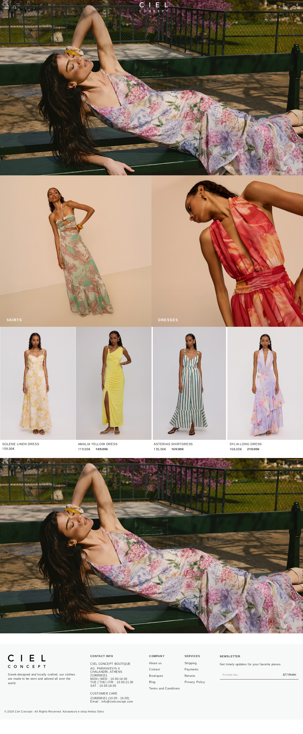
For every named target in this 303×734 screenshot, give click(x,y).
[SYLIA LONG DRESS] (189, 383)
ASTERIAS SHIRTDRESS (97, 444)
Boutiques (156, 675)
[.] (151, 87)
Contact (154, 669)
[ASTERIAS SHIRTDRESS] (114, 383)
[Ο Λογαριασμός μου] (285, 7)
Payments (192, 669)
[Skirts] (76, 251)
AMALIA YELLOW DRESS (22, 444)
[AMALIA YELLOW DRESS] (38, 383)
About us (155, 663)
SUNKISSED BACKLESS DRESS (254, 444)
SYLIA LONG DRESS (170, 444)
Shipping (191, 663)
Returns (190, 675)
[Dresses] (227, 251)
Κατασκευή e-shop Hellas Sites (83, 711)
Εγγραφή (289, 674)
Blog (152, 682)
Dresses (168, 320)
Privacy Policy (195, 682)
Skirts (14, 320)
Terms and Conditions (164, 688)
